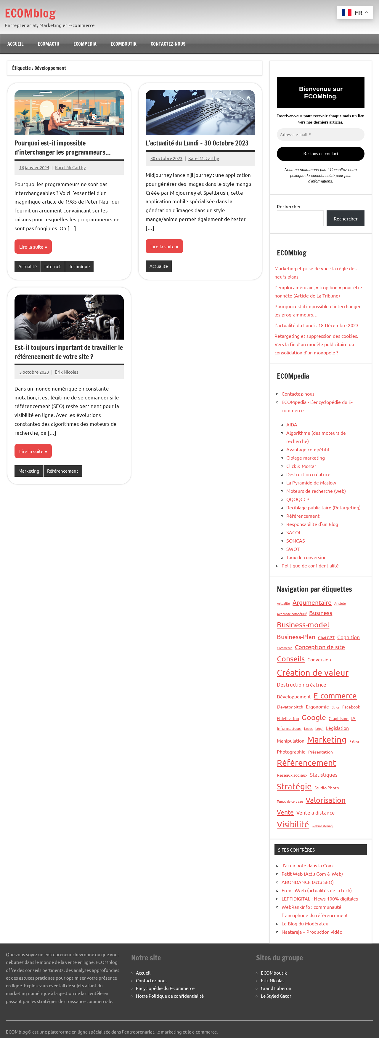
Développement (294, 696)
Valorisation (326, 800)
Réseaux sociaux (292, 775)
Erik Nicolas (66, 372)
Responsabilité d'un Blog (312, 524)
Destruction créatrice (308, 474)
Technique (79, 266)
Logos (308, 728)
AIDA (291, 424)
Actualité (27, 266)
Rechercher (289, 206)
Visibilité (293, 824)
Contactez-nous (168, 44)
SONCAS (295, 540)
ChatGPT (326, 637)
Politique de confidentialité (310, 565)
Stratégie (294, 786)
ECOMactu (48, 44)
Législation (337, 728)
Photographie (291, 751)
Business (320, 612)
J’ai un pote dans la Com (307, 865)
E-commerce (335, 695)
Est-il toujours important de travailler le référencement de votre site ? (69, 352)
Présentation (320, 751)
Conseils (291, 658)
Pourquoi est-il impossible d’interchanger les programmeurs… (63, 147)
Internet (52, 266)
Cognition (348, 637)
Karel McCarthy (70, 167)
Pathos (354, 741)
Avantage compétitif (308, 449)
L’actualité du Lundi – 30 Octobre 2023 (197, 143)
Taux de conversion (306, 557)
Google (314, 717)
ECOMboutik (123, 44)
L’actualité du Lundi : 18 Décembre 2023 (316, 325)
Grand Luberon (276, 988)
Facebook (351, 706)
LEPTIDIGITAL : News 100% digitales (320, 898)
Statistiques (324, 774)
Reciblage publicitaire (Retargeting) (323, 507)
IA (353, 718)
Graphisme (339, 718)
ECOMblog (30, 12)
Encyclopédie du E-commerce (165, 988)
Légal (319, 728)
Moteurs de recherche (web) (316, 491)
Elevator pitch (290, 706)
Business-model (303, 624)
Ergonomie (317, 706)
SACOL (293, 532)
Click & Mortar (301, 466)
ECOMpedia (85, 44)
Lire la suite (31, 246)
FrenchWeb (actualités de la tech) (317, 890)
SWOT (293, 549)
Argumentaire (312, 602)
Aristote (340, 603)
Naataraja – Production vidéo (312, 932)
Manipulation (290, 740)
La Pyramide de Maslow (311, 482)
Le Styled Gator (276, 996)
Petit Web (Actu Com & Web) (312, 874)
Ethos (336, 707)
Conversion (319, 659)
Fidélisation (288, 718)
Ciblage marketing (305, 457)
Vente (285, 812)
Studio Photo (326, 787)
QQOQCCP (297, 499)
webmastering (322, 825)
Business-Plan (296, 636)
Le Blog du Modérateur (306, 923)
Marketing (28, 471)
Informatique (289, 728)
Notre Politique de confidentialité (170, 996)
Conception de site (320, 646)
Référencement (62, 471)
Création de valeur (313, 672)
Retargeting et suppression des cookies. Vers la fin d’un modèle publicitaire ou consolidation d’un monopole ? (316, 344)
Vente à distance (315, 812)
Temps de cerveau (290, 801)
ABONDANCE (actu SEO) (308, 882)
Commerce (284, 647)
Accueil (15, 44)
